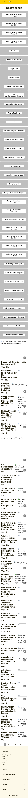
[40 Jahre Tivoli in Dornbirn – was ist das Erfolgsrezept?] (22, 503)
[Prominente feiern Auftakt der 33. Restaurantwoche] (22, 373)
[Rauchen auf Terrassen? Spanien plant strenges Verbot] (22, 603)
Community (6, 779)
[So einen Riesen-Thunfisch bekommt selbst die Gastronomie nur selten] (22, 685)
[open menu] (26, 1)
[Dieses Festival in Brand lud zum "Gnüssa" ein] (22, 735)
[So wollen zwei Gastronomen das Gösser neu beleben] (22, 659)
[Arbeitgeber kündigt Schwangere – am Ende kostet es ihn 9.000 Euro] (22, 672)
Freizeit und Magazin (8, 774)
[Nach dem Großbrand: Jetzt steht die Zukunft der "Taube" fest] (22, 426)
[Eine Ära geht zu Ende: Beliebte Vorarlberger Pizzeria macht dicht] (22, 527)
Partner (4, 789)
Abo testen (5, 1)
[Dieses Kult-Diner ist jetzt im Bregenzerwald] (14, 350)
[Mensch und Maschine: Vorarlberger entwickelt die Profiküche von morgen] (22, 722)
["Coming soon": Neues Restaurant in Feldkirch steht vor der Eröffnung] (21, 579)
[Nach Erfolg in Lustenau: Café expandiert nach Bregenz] (22, 709)
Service (4, 784)
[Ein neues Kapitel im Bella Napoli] (22, 650)
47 (21, 744)
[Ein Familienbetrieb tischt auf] (21, 468)
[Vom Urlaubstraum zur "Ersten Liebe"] (22, 698)
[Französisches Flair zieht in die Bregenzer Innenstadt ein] (22, 552)
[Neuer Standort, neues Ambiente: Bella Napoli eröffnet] (22, 639)
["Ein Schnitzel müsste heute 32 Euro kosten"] (22, 626)
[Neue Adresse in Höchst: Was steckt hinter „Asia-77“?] (22, 413)
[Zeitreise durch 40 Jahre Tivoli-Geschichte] (22, 491)
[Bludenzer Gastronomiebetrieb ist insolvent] (22, 616)
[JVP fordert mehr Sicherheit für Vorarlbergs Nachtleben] (22, 478)
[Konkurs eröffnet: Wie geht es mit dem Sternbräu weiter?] (22, 514)
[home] (14, 2)
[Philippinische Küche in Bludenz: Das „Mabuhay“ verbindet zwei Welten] (22, 402)
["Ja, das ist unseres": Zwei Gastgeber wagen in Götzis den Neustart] (22, 538)
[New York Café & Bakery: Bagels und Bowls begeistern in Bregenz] (22, 590)
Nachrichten (6, 749)
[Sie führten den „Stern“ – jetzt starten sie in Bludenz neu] (20, 565)
